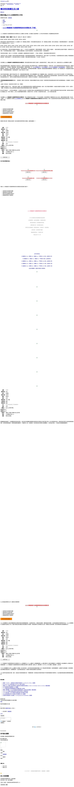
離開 (6, 784)
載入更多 (2, 715)
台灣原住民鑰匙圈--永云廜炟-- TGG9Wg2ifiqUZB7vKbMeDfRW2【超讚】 (17, 695)
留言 (9, 708)
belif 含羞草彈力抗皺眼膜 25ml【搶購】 (11, 687)
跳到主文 (2, 12)
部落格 (4, 21)
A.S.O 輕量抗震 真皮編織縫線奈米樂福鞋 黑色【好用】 (14, 688)
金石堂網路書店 (61, 67)
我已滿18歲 (3, 784)
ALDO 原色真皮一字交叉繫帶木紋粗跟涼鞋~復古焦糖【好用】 (15, 692)
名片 (4, 22)
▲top (1, 713)
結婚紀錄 (9, 711)
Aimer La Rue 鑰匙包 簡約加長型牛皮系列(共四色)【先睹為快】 (16, 691)
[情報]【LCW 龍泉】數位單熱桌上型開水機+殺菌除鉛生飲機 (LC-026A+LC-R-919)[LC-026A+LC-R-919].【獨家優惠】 (26, 685)
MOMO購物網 (44, 67)
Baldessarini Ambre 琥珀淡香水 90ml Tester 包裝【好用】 (14, 684)
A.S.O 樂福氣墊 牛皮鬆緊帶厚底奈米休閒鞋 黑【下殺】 (19, 28)
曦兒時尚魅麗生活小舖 (9, 9)
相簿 (4, 20)
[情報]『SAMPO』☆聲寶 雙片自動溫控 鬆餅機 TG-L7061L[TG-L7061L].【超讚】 (19, 682)
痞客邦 (7, 708)
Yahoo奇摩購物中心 (37, 67)
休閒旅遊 (10, 17)
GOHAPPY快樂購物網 (53, 67)
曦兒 (1, 701)
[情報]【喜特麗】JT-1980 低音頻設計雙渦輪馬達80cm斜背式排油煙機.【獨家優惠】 (20, 689)
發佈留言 (2, 722)
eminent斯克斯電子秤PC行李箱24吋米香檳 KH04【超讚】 (14, 694)
